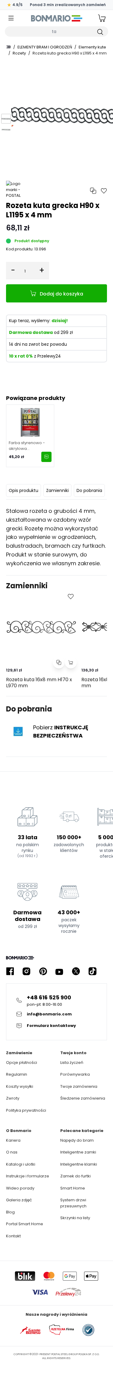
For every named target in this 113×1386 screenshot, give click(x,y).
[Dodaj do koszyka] (71, 662)
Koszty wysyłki (19, 1086)
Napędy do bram (77, 1140)
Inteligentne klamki (78, 1164)
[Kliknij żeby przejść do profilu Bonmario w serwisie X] (76, 971)
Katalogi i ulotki (20, 1164)
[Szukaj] (99, 31)
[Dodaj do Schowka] (71, 597)
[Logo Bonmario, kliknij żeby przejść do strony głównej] (56, 18)
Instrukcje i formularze (27, 1176)
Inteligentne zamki (78, 1152)
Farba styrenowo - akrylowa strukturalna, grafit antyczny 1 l (27, 446)
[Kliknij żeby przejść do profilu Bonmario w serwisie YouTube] (59, 971)
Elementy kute (92, 47)
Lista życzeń (71, 1062)
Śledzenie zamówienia (82, 1098)
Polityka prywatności (26, 1110)
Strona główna (8, 47)
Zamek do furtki (75, 1176)
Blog (10, 1212)
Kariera (13, 1140)
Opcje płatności (21, 1062)
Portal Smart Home (24, 1224)
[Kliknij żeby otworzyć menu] (11, 18)
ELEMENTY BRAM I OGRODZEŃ (44, 47)
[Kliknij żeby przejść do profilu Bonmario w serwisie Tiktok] (92, 971)
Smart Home (72, 1188)
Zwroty (12, 1098)
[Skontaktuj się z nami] (46, 457)
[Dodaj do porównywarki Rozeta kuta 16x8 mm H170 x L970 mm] (59, 662)
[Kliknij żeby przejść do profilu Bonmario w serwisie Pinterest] (43, 971)
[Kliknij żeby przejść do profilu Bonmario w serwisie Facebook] (10, 971)
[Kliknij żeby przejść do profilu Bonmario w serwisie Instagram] (26, 971)
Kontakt (13, 1236)
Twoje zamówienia (78, 1086)
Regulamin (16, 1074)
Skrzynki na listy (75, 1218)
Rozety (19, 53)
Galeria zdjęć (19, 1200)
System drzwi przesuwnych (73, 1203)
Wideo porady (20, 1188)
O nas (11, 1152)
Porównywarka (75, 1074)
